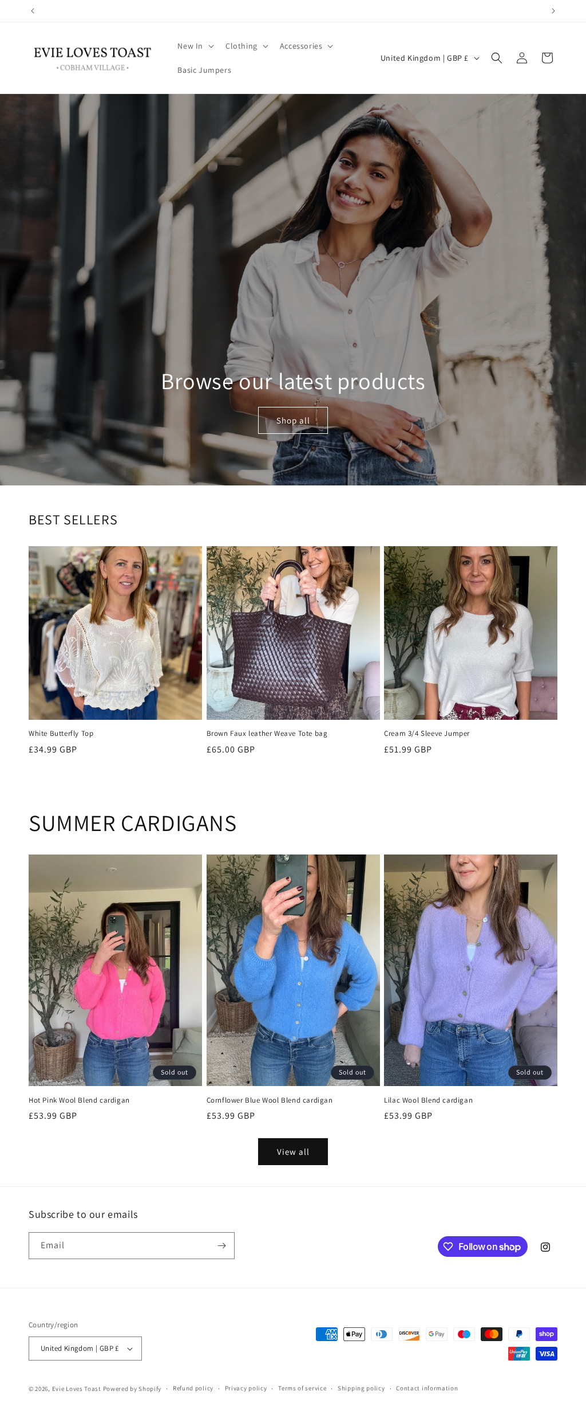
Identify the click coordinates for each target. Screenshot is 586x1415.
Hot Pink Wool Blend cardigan (79, 1100)
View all (293, 1151)
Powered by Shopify (132, 1389)
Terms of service (302, 1388)
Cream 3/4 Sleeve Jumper (427, 733)
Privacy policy (246, 1388)
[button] (195, 46)
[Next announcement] (553, 11)
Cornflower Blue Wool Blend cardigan (270, 1100)
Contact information (427, 1388)
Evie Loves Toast (76, 1389)
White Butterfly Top (61, 733)
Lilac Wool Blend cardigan (428, 1100)
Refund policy (193, 1388)
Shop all (293, 420)
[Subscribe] (221, 1245)
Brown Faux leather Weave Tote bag (267, 733)
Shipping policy (361, 1388)
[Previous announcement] (32, 11)
